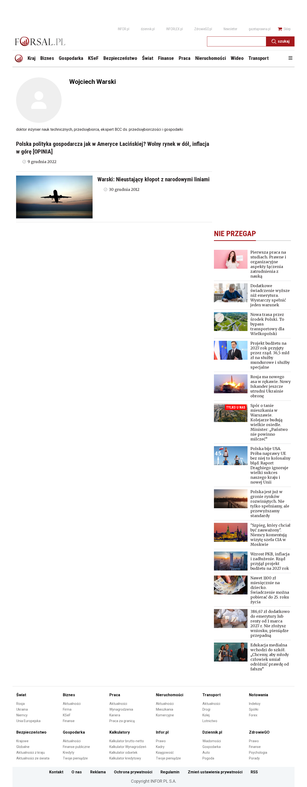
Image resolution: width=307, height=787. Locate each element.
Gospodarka (74, 732)
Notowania (258, 695)
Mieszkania (164, 709)
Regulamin (169, 772)
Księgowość (165, 752)
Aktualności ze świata (32, 758)
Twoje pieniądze (75, 758)
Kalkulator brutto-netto (126, 741)
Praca (114, 695)
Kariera (114, 715)
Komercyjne (165, 715)
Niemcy (22, 715)
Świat (21, 695)
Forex (253, 715)
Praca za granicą (122, 721)
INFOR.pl (123, 29)
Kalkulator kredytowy (125, 758)
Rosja (20, 704)
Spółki (253, 709)
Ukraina (22, 709)
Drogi (206, 709)
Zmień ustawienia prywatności (215, 772)
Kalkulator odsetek (123, 752)
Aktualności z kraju (30, 752)
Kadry (160, 747)
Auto (206, 752)
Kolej (206, 715)
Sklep (287, 29)
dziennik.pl (148, 29)
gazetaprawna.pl (260, 29)
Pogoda (208, 758)
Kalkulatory (119, 732)
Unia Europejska (28, 721)
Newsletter (230, 29)
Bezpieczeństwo (31, 732)
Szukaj (283, 41)
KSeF (67, 715)
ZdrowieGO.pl (203, 29)
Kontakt (56, 772)
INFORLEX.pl (174, 29)
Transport (211, 695)
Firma (67, 709)
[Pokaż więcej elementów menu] (290, 58)
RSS (254, 772)
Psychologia (258, 752)
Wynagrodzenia (121, 709)
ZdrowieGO (259, 732)
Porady (254, 758)
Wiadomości (211, 741)
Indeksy (254, 704)
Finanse (69, 721)
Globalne (23, 747)
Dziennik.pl (212, 732)
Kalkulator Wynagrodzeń (127, 747)
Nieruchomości (169, 695)
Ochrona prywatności (133, 772)
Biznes (69, 695)
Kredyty (68, 752)
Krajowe (22, 741)
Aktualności (72, 704)
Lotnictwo (209, 721)
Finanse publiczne (76, 747)
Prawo (161, 741)
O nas (76, 772)
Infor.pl (162, 732)
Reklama (98, 772)
